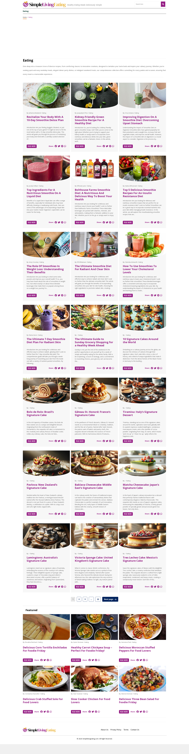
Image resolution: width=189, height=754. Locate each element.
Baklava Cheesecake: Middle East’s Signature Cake (93, 486)
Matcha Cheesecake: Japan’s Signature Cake (141, 486)
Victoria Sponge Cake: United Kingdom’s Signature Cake (94, 559)
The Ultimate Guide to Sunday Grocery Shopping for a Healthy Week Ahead (94, 342)
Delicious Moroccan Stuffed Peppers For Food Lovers (137, 649)
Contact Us (135, 730)
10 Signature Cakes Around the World (140, 340)
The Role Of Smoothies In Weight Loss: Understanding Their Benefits (45, 269)
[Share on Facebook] (56, 146)
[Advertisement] (94, 749)
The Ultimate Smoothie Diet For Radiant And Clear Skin (93, 267)
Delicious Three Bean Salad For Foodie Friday (139, 700)
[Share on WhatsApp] (65, 146)
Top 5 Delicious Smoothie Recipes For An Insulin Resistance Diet (139, 193)
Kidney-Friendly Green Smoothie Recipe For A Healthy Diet (89, 120)
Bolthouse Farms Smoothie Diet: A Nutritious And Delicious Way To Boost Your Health (93, 194)
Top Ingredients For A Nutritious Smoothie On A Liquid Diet (44, 193)
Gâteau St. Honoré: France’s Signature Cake (92, 413)
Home (25, 17)
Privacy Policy (115, 730)
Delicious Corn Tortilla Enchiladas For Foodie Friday (45, 649)
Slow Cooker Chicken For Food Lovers (90, 700)
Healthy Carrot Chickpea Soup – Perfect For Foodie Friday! (91, 649)
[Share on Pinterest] (62, 146)
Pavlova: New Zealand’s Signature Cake (42, 486)
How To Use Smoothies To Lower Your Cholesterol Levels (140, 269)
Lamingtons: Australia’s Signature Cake (42, 559)
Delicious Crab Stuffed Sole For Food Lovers (43, 700)
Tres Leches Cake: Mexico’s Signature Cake (140, 559)
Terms (125, 730)
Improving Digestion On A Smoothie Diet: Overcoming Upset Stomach (141, 120)
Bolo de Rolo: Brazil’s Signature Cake (40, 413)
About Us (104, 730)
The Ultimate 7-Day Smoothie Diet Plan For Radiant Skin (46, 340)
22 (98, 599)
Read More (32, 146)
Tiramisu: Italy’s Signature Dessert (140, 413)
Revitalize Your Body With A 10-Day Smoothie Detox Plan (45, 118)
